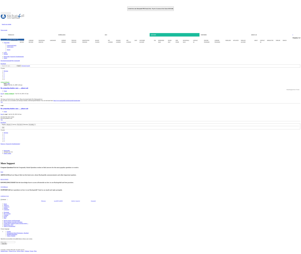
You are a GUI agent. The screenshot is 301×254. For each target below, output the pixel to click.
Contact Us (6, 206)
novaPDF (56, 201)
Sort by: (15, 124)
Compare (6, 215)
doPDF (61, 201)
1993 (8, 83)
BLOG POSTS (4, 179)
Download (6, 212)
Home (5, 204)
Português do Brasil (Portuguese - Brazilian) (18, 233)
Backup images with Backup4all (12, 220)
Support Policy (4, 251)
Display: (4, 124)
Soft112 (73, 201)
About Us (6, 205)
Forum (5, 216)
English (9, 231)
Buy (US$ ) (5, 13)
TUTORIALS (4, 187)
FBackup (43, 201)
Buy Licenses (7, 213)
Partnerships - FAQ (8, 224)
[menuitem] (10, 47)
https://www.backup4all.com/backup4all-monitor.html (66, 100)
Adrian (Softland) (5, 82)
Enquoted (93, 201)
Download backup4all (6, 60)
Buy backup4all (16, 60)
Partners (6, 208)
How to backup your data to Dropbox (13, 222)
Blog (5, 218)
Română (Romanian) (12, 234)
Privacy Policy (20, 251)
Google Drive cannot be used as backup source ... (16, 223)
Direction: (26, 124)
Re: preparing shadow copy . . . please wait (14, 88)
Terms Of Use (12, 251)
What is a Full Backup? (9, 226)
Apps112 (77, 201)
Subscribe (3, 243)
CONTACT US (5, 196)
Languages (6, 209)
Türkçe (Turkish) (11, 235)
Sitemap (27, 251)
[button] (6, 71)
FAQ (2, 172)
